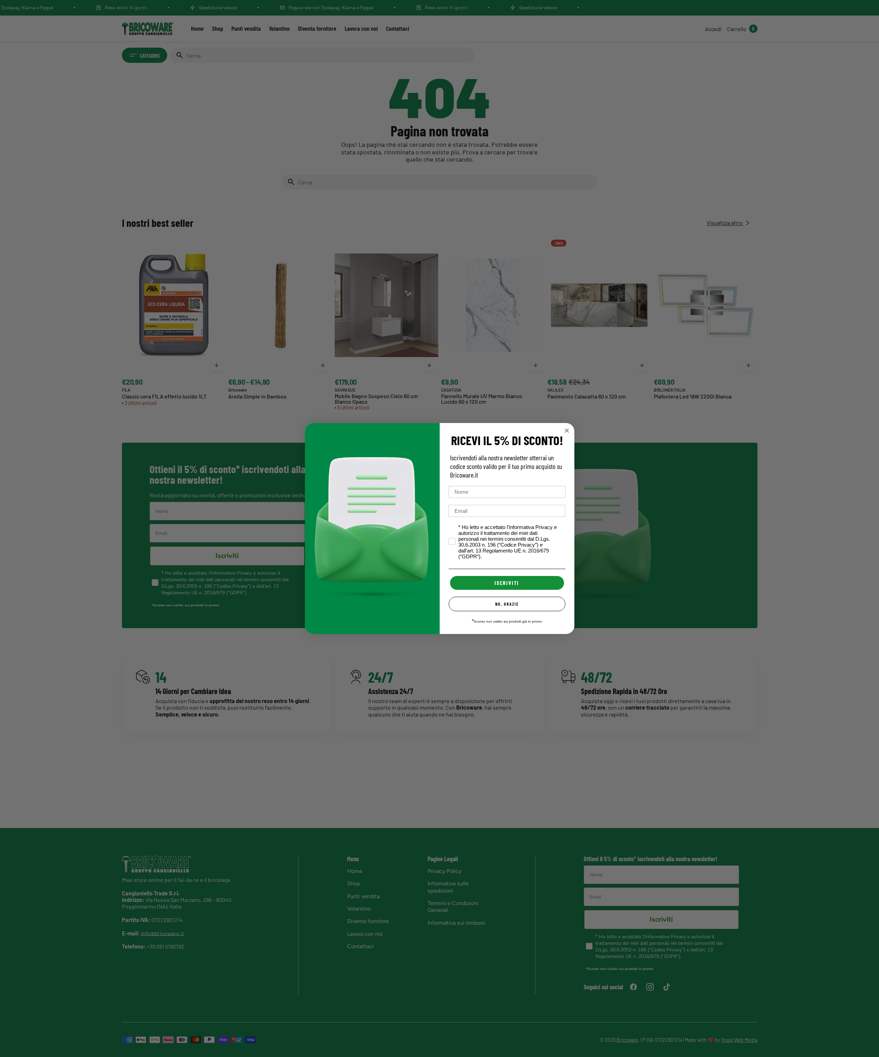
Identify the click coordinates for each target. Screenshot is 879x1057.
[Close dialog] (567, 430)
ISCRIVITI (507, 582)
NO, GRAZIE (507, 604)
